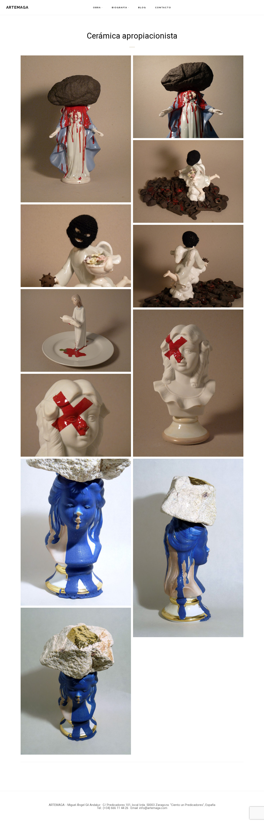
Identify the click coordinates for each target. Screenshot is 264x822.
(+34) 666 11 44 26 (115, 808)
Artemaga (17, 7)
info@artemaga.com (153, 808)
